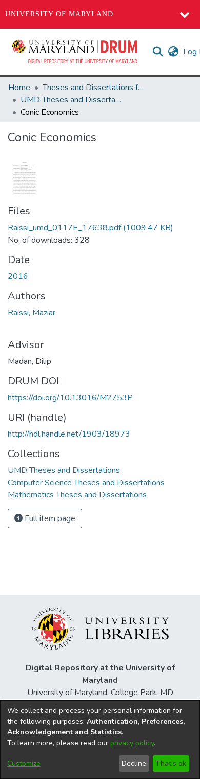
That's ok (170, 763)
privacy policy (132, 743)
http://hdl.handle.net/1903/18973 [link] (69, 434)
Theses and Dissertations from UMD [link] (94, 87)
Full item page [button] (49, 518)
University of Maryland (59, 14)
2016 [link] (18, 276)
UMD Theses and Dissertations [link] (72, 99)
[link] (90, 227)
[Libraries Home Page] (100, 628)
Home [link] (19, 87)
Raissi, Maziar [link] (31, 312)
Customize (24, 763)
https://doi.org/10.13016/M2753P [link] (70, 397)
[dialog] (100, 739)
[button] (75, 52)
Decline (134, 763)
